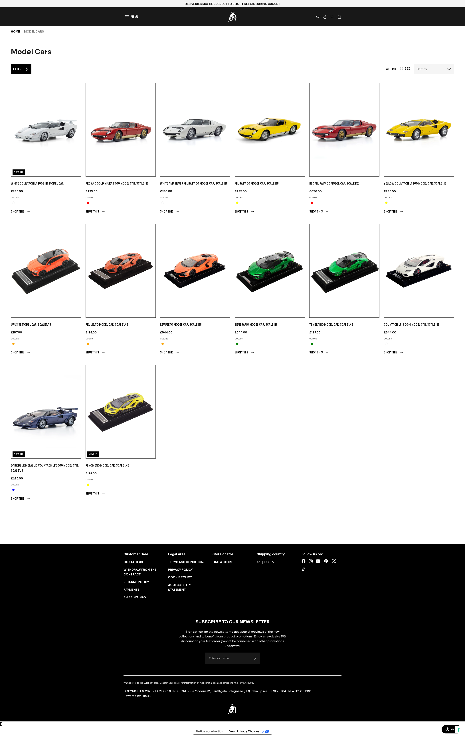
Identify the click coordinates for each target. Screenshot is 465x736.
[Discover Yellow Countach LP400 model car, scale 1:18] (419, 129)
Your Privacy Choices (244, 731)
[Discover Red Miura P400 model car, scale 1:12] (344, 129)
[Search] (317, 17)
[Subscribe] (254, 658)
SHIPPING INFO (135, 597)
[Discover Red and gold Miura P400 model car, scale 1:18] (121, 129)
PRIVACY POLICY (180, 569)
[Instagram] (311, 561)
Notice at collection (209, 731)
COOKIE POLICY (180, 577)
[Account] (325, 17)
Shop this (17, 211)
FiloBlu (146, 695)
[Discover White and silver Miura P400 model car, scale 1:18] (195, 129)
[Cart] (339, 17)
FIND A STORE (223, 562)
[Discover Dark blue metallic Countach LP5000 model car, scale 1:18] (46, 411)
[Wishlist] (332, 17)
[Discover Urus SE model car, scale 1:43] (46, 270)
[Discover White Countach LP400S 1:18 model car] (46, 129)
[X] (334, 561)
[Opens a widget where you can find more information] (451, 729)
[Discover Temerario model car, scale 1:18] (270, 270)
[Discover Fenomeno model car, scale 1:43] (121, 411)
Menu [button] (134, 17)
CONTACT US (133, 562)
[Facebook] (303, 561)
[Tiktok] (304, 570)
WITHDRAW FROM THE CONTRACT (140, 572)
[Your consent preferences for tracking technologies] (458, 729)
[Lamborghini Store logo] (232, 17)
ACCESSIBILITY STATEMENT (179, 587)
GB (266, 562)
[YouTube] (318, 561)
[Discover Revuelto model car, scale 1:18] (195, 270)
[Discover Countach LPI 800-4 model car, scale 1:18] (419, 270)
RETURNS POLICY (136, 582)
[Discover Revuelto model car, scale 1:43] (121, 270)
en (258, 562)
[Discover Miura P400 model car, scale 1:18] (270, 129)
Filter (17, 69)
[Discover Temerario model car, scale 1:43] (344, 270)
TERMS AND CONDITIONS (186, 562)
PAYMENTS (132, 589)
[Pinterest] (326, 561)
